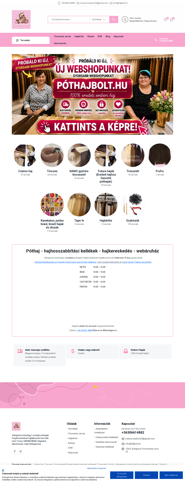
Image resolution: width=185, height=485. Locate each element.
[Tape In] (79, 204)
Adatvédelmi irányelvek (96, 468)
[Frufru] (159, 155)
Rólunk (90, 36)
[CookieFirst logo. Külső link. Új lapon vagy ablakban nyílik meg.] (3, 470)
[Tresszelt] (133, 155)
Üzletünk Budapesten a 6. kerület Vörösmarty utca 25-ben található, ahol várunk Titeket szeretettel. (93, 262)
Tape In (79, 220)
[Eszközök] (133, 204)
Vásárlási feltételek (105, 447)
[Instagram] (20, 451)
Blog (108, 36)
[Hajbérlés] (106, 204)
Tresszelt (133, 171)
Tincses (52, 171)
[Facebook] (14, 451)
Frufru (160, 171)
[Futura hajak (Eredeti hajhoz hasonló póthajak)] (106, 155)
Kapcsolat (118, 36)
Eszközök (132, 220)
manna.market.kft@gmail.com (94, 3)
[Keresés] (113, 19)
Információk (60, 43)
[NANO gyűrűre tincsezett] (79, 155)
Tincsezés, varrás (62, 36)
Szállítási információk (106, 442)
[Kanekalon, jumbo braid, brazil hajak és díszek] (52, 204)
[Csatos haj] (25, 155)
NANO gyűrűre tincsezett (79, 172)
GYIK (100, 36)
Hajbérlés (79, 36)
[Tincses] (52, 155)
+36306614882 (68, 3)
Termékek (25, 40)
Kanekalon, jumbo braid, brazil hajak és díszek (52, 224)
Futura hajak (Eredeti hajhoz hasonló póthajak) (106, 176)
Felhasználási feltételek (107, 437)
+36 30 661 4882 (84, 330)
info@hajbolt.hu (120, 3)
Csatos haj (25, 171)
